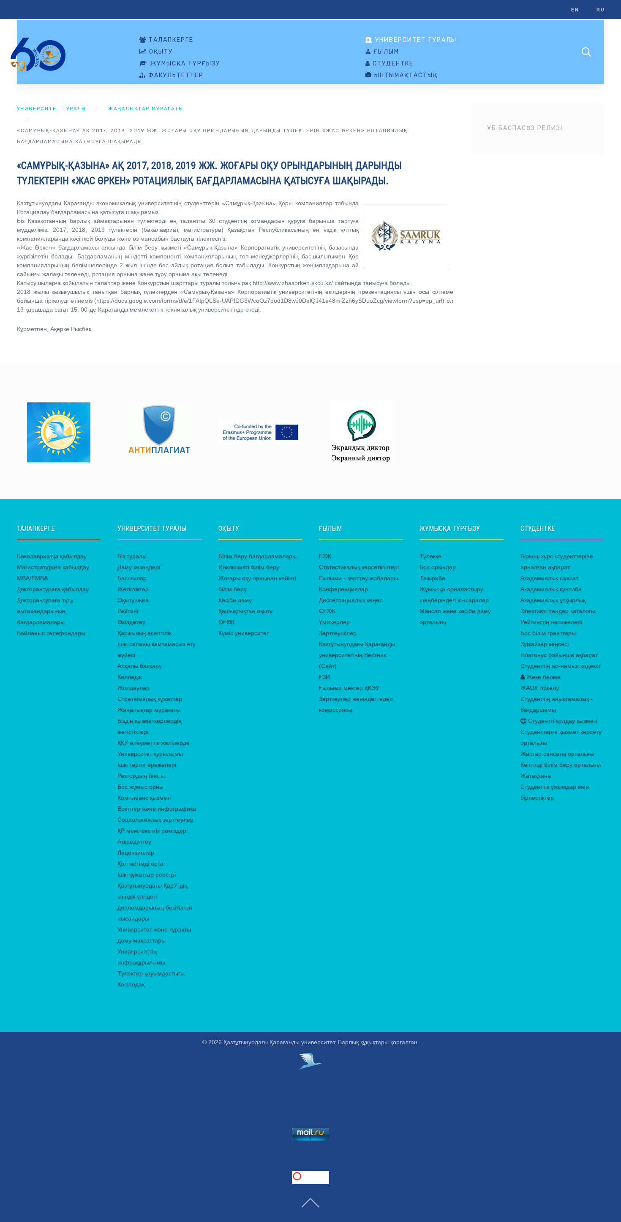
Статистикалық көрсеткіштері (359, 567)
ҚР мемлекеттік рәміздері (152, 830)
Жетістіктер (133, 589)
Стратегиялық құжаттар (149, 698)
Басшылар (132, 578)
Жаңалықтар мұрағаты (145, 108)
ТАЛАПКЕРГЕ (170, 40)
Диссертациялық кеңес (350, 600)
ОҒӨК (226, 622)
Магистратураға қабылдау (53, 567)
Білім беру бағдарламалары (257, 556)
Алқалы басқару (139, 666)
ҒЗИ (324, 676)
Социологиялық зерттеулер (155, 819)
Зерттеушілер (338, 633)
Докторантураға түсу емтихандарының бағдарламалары (45, 611)
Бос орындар (437, 567)
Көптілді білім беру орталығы (560, 764)
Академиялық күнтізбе (551, 589)
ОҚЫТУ (160, 52)
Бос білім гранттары (548, 633)
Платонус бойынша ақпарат (559, 655)
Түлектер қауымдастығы (151, 973)
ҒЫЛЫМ (385, 52)
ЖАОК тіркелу (539, 687)
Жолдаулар (133, 687)
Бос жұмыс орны (140, 786)
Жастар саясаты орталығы (557, 753)
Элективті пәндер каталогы (557, 611)
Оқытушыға (133, 600)
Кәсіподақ (130, 984)
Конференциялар (343, 589)
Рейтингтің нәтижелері (551, 622)
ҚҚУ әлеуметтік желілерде (153, 742)
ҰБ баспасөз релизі (525, 128)
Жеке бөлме (543, 676)
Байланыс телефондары (51, 633)
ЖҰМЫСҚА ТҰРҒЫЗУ (184, 63)
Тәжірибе (432, 578)
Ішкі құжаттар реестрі (146, 874)
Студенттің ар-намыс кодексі (560, 666)
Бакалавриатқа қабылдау (52, 556)
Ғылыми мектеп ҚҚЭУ (349, 687)
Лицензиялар (135, 852)
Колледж (129, 676)
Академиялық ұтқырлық (553, 600)
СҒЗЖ (327, 611)
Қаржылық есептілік (144, 633)
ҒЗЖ (325, 556)
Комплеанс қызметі (144, 797)
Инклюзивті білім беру (248, 567)
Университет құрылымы (150, 753)
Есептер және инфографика (156, 808)
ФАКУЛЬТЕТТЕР (175, 75)
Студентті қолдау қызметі (561, 720)
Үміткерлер (334, 622)
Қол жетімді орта (140, 863)
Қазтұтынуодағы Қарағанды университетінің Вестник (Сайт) (357, 655)
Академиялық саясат (549, 578)
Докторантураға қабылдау (53, 589)
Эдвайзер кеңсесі (544, 644)
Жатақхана (535, 775)
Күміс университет (243, 633)
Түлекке (430, 556)
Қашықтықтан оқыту (245, 611)
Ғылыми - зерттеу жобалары (358, 578)
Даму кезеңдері (138, 567)
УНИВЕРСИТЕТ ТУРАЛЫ (415, 40)
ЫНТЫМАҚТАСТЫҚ (405, 75)
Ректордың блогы (141, 775)
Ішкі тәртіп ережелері (146, 764)
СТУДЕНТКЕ (392, 63)
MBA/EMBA (32, 578)
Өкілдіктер (131, 622)
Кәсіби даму (235, 600)
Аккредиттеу (134, 841)
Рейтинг (128, 611)
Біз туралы (132, 556)
